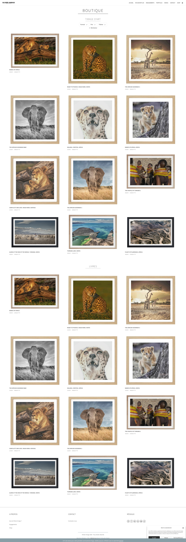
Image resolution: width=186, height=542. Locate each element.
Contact (172, 3)
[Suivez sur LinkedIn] (138, 521)
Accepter (154, 538)
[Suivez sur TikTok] (144, 521)
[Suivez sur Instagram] (128, 521)
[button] (183, 528)
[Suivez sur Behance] (134, 521)
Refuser (166, 538)
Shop (178, 3)
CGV (88, 538)
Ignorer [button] (121, 541)
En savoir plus (139, 3)
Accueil (131, 3)
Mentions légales (81, 538)
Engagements (150, 3)
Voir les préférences (178, 538)
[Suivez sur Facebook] (131, 521)
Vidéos (166, 3)
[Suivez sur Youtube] (141, 521)
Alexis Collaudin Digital (103, 538)
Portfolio (159, 3)
